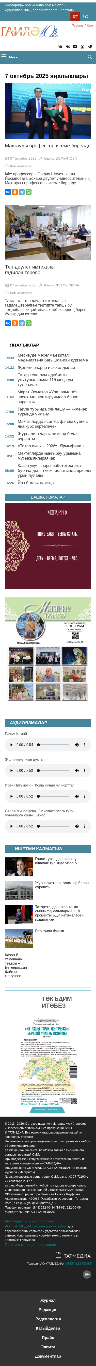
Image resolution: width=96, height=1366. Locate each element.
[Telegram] (90, 47)
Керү (90, 25)
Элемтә (48, 1347)
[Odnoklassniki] (82, 47)
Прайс (48, 1338)
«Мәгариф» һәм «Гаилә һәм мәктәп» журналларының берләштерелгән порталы (39, 7)
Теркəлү (77, 25)
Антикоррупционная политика (29, 1221)
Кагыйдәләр (48, 1328)
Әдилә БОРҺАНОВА (60, 158)
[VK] (60, 47)
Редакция (48, 1310)
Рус (86, 16)
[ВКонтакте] (8, 192)
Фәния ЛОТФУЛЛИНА (61, 285)
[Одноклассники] (15, 192)
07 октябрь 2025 (23, 158)
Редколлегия (48, 1319)
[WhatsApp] (29, 192)
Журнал (48, 1300)
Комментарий (21, 166)
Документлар (48, 1356)
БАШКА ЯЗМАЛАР (48, 497)
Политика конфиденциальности (30, 1245)
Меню (13, 57)
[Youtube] (75, 47)
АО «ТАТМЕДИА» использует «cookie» (36, 1226)
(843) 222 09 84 (78, 1263)
